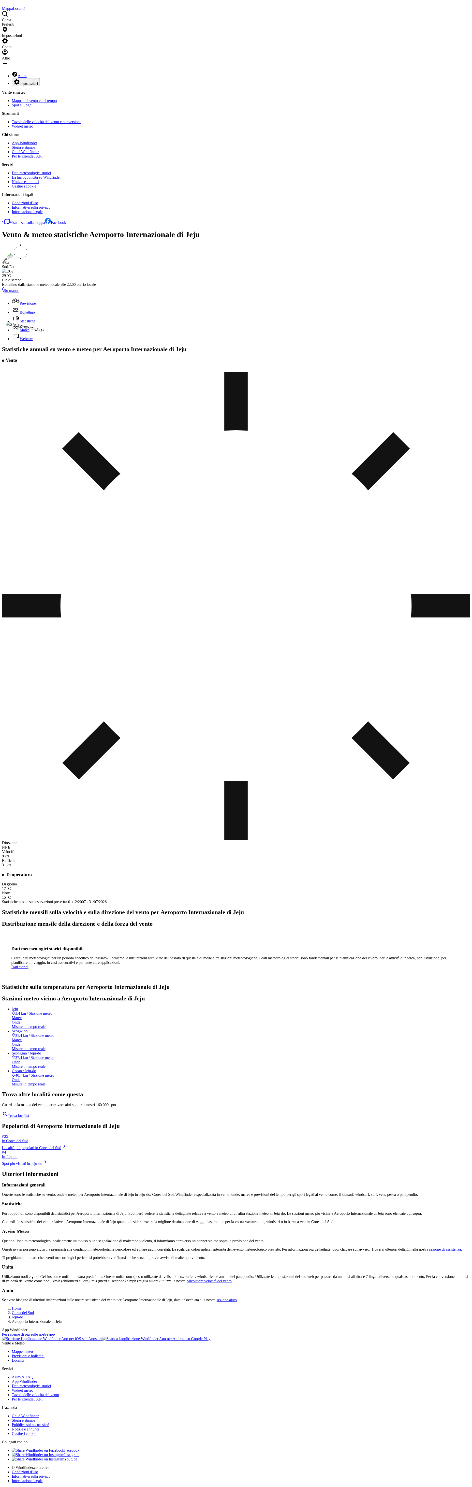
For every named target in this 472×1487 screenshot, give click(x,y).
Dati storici (19, 967)
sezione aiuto (227, 1300)
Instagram (71, 1455)
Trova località (18, 1115)
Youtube (70, 1459)
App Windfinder (24, 143)
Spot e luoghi (22, 105)
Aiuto (22, 76)
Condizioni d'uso (25, 203)
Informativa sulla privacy (31, 207)
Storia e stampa (23, 147)
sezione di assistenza (445, 1249)
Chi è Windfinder (25, 152)
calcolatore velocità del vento (209, 1281)
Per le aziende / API (27, 156)
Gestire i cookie (24, 186)
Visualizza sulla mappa (27, 222)
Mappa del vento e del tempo (34, 101)
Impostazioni (29, 84)
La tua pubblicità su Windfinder (36, 177)
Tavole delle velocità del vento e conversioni (46, 122)
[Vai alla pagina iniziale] (2, 4)
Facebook (58, 222)
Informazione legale (27, 212)
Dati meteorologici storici (31, 173)
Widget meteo (22, 126)
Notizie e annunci (25, 182)
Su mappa (11, 291)
